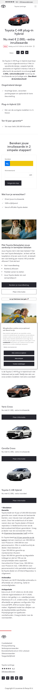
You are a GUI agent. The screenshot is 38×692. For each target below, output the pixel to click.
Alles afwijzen (19, 358)
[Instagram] (7, 678)
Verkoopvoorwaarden (10, 648)
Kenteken (8, 159)
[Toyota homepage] (3, 6)
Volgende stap (13, 183)
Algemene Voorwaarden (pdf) (16, 533)
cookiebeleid (6, 342)
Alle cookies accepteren (19, 353)
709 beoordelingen (26, 2)
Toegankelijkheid (8, 656)
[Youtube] (16, 678)
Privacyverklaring (8, 645)
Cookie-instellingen (19, 364)
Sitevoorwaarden (8, 653)
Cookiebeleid (7, 643)
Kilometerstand (10, 170)
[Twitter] (22, 52)
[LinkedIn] (26, 52)
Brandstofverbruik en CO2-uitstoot (15, 650)
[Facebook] (18, 52)
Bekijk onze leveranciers (10, 347)
